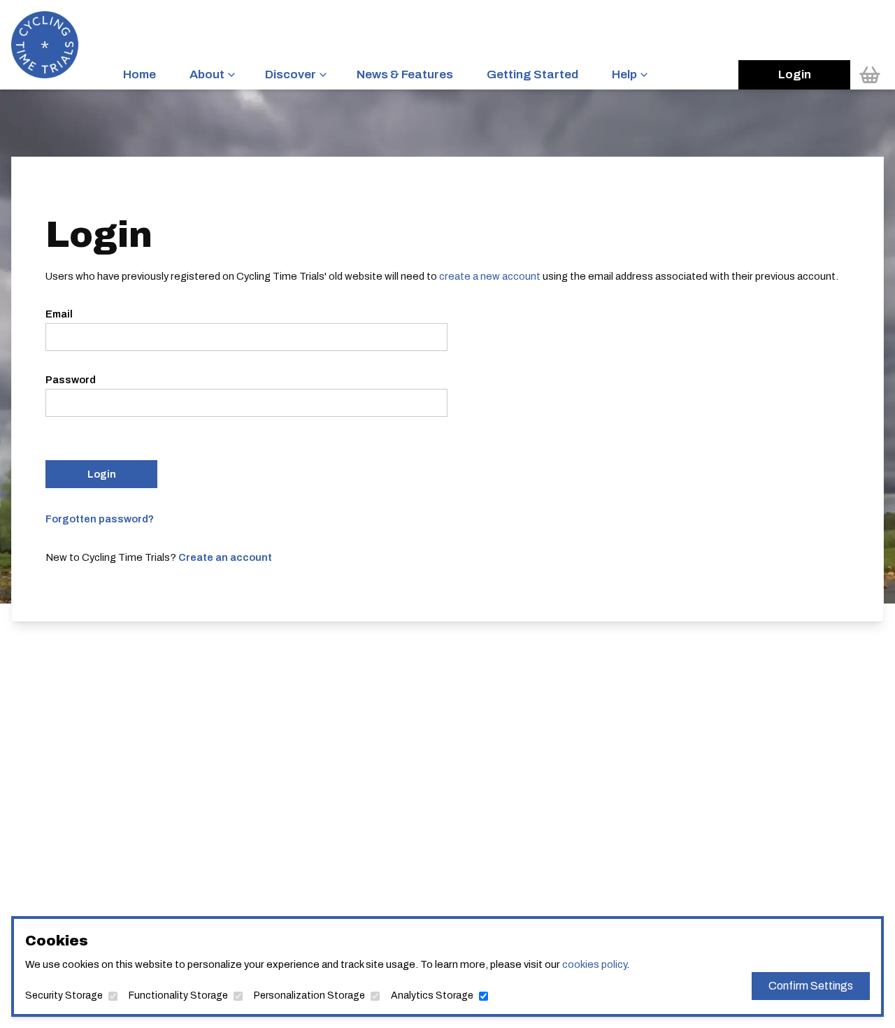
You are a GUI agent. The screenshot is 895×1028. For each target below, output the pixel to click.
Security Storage (64, 995)
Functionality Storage (178, 995)
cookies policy (594, 964)
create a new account (489, 276)
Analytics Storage (432, 995)
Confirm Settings (810, 986)
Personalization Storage (309, 995)
